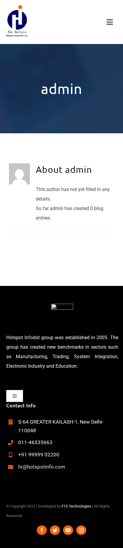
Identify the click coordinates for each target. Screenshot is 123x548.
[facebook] (42, 530)
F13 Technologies (76, 506)
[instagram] (81, 530)
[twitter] (55, 530)
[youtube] (68, 530)
